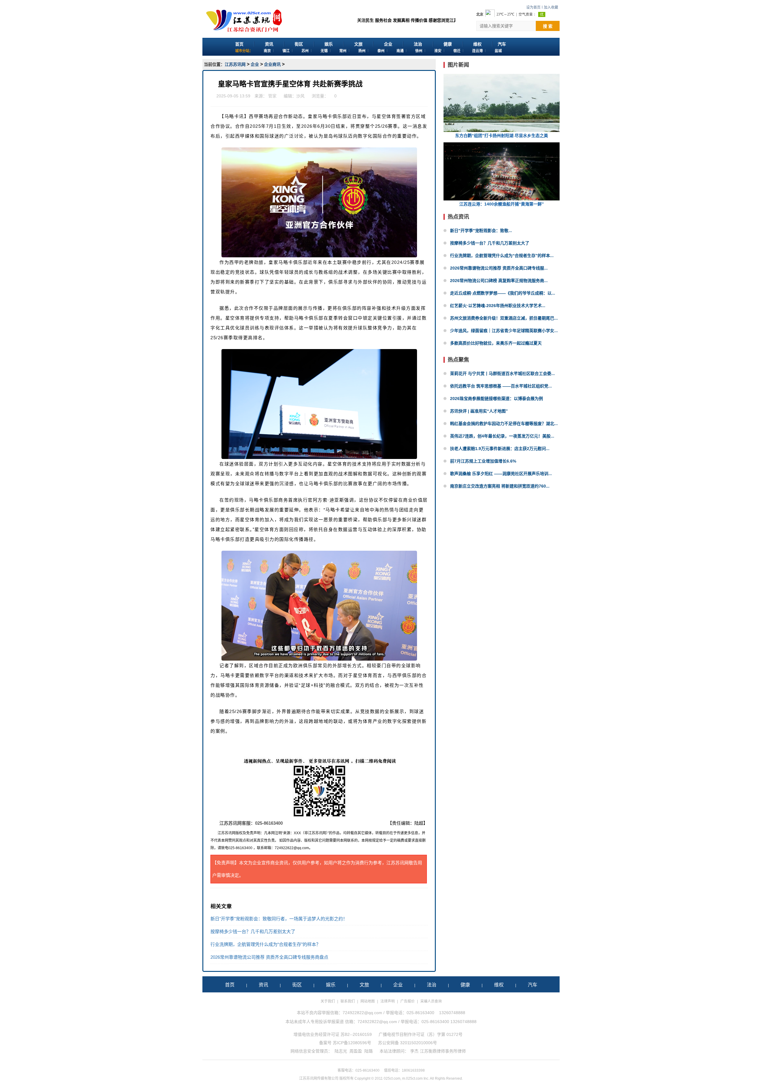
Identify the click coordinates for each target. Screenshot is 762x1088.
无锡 (324, 51)
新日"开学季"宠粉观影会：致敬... (481, 230)
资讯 (269, 44)
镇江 (286, 51)
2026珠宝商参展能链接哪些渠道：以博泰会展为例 (496, 398)
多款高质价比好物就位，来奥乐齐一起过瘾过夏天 (496, 343)
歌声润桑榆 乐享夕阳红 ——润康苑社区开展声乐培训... (501, 473)
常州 (342, 51)
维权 (477, 44)
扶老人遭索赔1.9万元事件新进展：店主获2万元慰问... (499, 448)
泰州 (381, 51)
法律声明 (387, 1001)
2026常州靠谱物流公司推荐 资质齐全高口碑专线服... (499, 268)
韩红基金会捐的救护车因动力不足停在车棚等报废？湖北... (504, 423)
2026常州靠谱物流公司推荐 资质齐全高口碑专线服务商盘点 (269, 957)
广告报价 (407, 1001)
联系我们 (348, 1001)
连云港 (477, 51)
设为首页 (533, 7)
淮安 (437, 51)
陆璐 (368, 1051)
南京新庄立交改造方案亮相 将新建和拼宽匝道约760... (499, 486)
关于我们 (328, 1001)
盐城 (498, 51)
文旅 (358, 44)
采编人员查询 (431, 1001)
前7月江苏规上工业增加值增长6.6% (483, 461)
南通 (400, 51)
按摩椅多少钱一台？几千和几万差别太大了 (252, 931)
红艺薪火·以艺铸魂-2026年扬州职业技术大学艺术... (497, 305)
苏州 (305, 51)
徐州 (418, 51)
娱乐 (328, 44)
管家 (272, 96)
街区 (299, 44)
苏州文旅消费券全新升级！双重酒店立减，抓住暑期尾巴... (504, 318)
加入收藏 (551, 7)
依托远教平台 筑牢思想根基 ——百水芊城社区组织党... (501, 386)
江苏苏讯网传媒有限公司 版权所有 (326, 1078)
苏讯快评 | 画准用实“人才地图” (479, 411)
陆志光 (341, 1051)
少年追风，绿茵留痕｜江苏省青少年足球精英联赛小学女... (504, 330)
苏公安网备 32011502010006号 (407, 1042)
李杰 (414, 1051)
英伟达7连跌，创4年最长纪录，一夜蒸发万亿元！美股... (502, 436)
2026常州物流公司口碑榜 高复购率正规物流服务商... (499, 280)
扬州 (362, 51)
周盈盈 (355, 1051)
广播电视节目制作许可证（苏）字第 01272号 (421, 1034)
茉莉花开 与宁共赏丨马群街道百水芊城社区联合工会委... (502, 373)
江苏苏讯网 (235, 64)
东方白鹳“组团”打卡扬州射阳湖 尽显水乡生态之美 (501, 135)
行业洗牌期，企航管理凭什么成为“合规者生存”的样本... (502, 255)
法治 (418, 44)
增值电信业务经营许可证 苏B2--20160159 (332, 1034)
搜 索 (547, 26)
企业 (388, 44)
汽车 (502, 44)
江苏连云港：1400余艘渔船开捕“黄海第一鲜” (501, 204)
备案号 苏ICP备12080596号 (345, 1042)
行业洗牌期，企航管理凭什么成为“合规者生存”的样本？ (265, 944)
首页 (239, 44)
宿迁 (456, 51)
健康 (448, 44)
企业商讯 (272, 64)
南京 (267, 51)
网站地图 (367, 1001)
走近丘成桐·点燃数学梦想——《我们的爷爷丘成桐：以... (502, 293)
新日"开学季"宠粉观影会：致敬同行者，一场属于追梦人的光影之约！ (278, 918)
